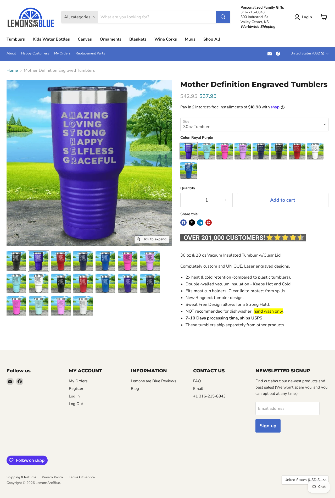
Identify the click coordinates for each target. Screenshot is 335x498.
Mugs (190, 39)
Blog (135, 388)
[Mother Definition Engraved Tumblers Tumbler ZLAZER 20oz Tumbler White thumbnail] (83, 305)
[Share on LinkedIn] (200, 222)
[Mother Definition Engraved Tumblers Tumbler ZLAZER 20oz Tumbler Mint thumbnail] (38, 305)
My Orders (62, 54)
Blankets (138, 39)
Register (76, 388)
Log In (74, 396)
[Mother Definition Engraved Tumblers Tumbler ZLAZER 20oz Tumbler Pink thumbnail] (16, 305)
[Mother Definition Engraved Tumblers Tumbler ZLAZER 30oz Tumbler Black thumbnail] (16, 261)
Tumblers (16, 39)
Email (198, 388)
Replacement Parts (90, 54)
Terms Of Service (82, 477)
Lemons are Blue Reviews (153, 381)
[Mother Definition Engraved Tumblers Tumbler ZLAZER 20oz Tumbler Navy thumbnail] (149, 283)
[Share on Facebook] (183, 222)
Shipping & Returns (21, 477)
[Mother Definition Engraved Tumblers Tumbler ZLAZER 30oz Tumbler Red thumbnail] (61, 261)
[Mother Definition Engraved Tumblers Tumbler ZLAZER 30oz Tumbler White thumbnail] (38, 283)
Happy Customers (35, 54)
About (11, 54)
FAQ (197, 381)
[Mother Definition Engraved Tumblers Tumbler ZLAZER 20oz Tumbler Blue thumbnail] (105, 283)
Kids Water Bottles (51, 39)
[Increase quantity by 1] (226, 200)
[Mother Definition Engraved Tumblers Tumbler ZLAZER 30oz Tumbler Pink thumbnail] (127, 261)
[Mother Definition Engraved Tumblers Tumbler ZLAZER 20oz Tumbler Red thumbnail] (83, 283)
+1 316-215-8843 (209, 396)
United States (307, 53)
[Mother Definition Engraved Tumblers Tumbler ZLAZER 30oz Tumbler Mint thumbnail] (16, 283)
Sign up (268, 426)
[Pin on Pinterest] (208, 222)
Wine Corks (165, 39)
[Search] (223, 17)
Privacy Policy (52, 477)
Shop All (211, 39)
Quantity (187, 188)
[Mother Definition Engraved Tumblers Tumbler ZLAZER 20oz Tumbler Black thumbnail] (61, 283)
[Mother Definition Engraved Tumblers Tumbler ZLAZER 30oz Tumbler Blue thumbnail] (105, 261)
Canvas (85, 39)
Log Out (76, 403)
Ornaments (110, 39)
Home (12, 70)
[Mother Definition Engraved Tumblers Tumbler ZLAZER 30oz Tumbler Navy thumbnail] (83, 261)
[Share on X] (192, 222)
